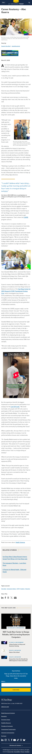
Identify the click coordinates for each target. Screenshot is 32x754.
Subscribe (16, 689)
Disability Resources (6, 723)
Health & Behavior (15, 650)
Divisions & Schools (15, 745)
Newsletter (4, 716)
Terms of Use (10, 751)
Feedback (27, 751)
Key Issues (3, 736)
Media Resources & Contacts (8, 713)
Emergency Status (5, 719)
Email (3, 681)
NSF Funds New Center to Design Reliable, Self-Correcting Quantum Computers (16, 634)
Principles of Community (7, 726)
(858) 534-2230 (5, 706)
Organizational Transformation (8, 729)
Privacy (22, 751)
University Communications (7, 732)
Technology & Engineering (16, 627)
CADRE (26, 217)
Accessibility (17, 751)
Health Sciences (20, 542)
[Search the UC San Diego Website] (29, 2)
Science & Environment (16, 642)
